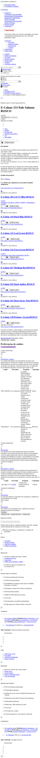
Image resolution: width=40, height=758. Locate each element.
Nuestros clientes (13, 44)
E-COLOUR (8, 132)
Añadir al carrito (9, 142)
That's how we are (9, 654)
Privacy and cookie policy (12, 674)
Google (14, 484)
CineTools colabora (10, 64)
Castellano (15, 6)
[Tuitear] (5, 125)
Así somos (11, 42)
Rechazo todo (5, 340)
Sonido (6, 19)
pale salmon (7, 137)
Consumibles (8, 14)
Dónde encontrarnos (10, 56)
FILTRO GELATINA (11, 134)
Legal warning (8, 673)
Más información (6, 338)
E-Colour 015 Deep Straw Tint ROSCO (19, 300)
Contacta (10, 47)
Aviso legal (7, 560)
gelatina (6, 130)
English (12, 5)
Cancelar (3, 512)
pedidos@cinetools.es (28, 618)
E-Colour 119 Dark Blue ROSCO (16, 216)
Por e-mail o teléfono (10, 618)
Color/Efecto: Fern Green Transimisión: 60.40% (15, 255)
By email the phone (10, 728)
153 (5, 135)
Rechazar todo (5, 514)
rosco (6, 129)
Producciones (12, 46)
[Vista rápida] (1, 191)
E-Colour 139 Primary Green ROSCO (19, 317)
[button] (7, 359)
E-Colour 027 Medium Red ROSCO (18, 267)
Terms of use (8, 671)
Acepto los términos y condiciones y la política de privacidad (18, 530)
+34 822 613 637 (31, 622)
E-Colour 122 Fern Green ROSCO (17, 249)
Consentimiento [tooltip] (8, 346)
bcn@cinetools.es (24, 620)
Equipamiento (8, 16)
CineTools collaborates (11, 657)
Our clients (7, 655)
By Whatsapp (10, 735)
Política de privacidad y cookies (13, 561)
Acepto (13, 340)
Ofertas (6, 23)
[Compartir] (5, 124)
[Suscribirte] (19, 522)
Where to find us (9, 659)
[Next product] (2, 98)
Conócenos (7, 41)
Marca (2, 179)
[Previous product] (1, 98)
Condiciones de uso (10, 558)
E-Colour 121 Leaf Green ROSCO (17, 233)
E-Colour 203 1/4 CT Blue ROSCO (17, 197)
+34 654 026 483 (28, 625)
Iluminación (8, 18)
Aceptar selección (16, 514)
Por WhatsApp (10, 625)
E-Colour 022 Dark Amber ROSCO (18, 284)
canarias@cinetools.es (18, 622)
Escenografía (8, 21)
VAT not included (9, 676)
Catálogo (7, 54)
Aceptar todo (26, 514)
